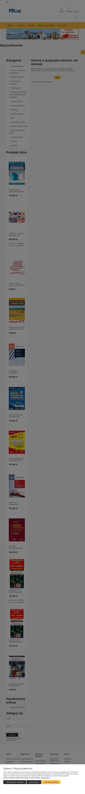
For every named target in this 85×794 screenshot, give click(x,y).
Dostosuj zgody (34, 782)
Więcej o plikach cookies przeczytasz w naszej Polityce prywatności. (26, 778)
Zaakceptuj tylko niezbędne (15, 782)
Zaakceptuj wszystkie (51, 782)
